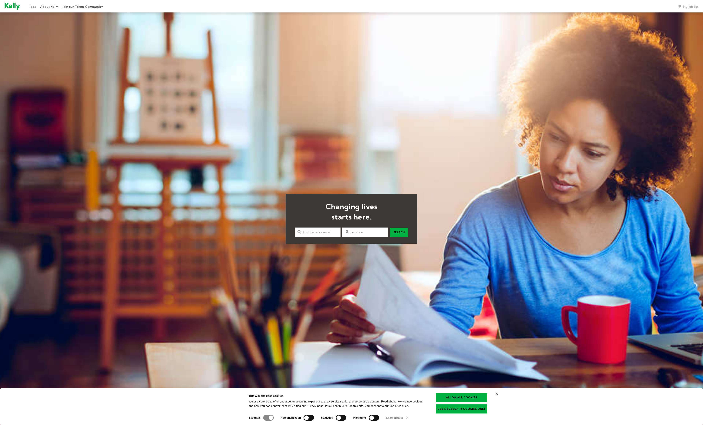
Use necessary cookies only (462, 408)
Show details (394, 417)
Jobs (33, 6)
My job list (690, 6)
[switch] (309, 418)
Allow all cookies (461, 397)
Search (399, 232)
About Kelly (49, 6)
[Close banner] (496, 394)
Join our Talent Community (83, 6)
